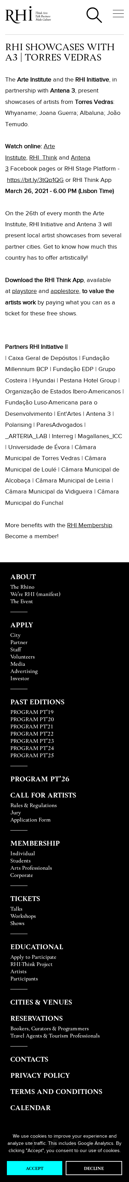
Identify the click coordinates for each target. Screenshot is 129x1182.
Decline (94, 1168)
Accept (34, 1168)
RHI (72, 525)
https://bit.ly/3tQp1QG (35, 179)
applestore (65, 291)
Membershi (93, 525)
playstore (24, 291)
